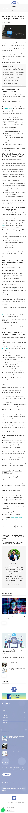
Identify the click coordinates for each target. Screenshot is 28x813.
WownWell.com (9, 788)
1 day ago (7, 653)
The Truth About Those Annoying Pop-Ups (12, 68)
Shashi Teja (3, 653)
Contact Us (19, 804)
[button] (3, 810)
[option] (14, 608)
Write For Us (6, 804)
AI (14, 707)
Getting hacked (5, 348)
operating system (8, 108)
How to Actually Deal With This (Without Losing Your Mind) (13, 75)
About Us (13, 804)
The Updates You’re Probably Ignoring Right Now (13, 72)
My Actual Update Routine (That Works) (11, 80)
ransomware (19, 483)
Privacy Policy (11, 807)
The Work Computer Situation (9, 82)
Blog (4, 807)
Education (14, 720)
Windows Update (17, 288)
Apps (14, 710)
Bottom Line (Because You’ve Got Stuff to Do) (12, 85)
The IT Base (21, 802)
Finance (14, 722)
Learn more (6, 774)
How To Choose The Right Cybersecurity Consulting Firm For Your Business (14, 519)
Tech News (9, 8)
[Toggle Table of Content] (23, 66)
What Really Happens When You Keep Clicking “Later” (13, 70)
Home (4, 8)
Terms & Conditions (8, 810)
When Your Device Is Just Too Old (10, 83)
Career (14, 715)
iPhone (3, 314)
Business (14, 712)
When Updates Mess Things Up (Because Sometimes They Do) (12, 78)
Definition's (14, 717)
